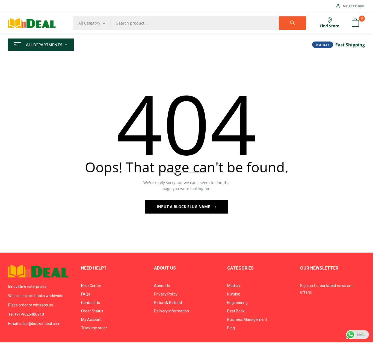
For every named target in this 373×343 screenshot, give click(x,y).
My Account (354, 6)
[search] (292, 23)
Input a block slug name (184, 206)
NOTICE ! (322, 45)
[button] (355, 23)
